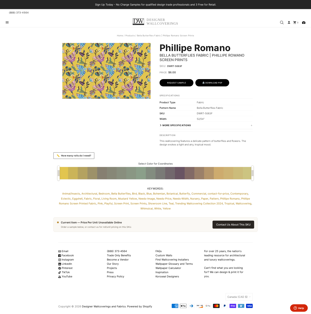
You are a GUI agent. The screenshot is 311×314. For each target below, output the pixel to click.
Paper (204, 198)
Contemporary (239, 193)
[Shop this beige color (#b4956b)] (209, 173)
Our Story (113, 263)
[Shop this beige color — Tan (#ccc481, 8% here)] (248, 173)
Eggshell (77, 198)
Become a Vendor (118, 259)
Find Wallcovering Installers (172, 259)
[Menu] (7, 22)
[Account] (289, 22)
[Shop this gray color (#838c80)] (151, 173)
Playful (108, 203)
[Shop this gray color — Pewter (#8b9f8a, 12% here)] (141, 173)
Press (110, 272)
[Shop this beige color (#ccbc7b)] (238, 173)
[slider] (58, 173)
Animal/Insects (71, 193)
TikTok (65, 272)
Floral (96, 198)
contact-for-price (218, 193)
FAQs (159, 251)
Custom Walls (164, 255)
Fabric (88, 198)
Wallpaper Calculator (168, 268)
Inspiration (162, 272)
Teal (171, 203)
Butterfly (184, 193)
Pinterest (67, 268)
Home (120, 35)
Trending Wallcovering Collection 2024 (199, 203)
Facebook (67, 255)
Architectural (89, 193)
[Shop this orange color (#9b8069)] (199, 173)
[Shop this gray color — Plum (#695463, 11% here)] (180, 173)
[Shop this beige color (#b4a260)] (82, 173)
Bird (134, 193)
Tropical (229, 203)
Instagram (67, 259)
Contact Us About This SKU (233, 224)
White (157, 208)
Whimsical (146, 208)
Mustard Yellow (127, 198)
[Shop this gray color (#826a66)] (189, 173)
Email (64, 251)
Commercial (198, 193)
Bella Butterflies (121, 193)
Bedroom (104, 193)
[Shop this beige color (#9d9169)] (92, 173)
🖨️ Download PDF (212, 83)
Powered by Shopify (139, 306)
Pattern (214, 198)
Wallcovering (243, 203)
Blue (149, 193)
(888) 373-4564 (19, 12)
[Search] (282, 22)
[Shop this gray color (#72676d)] (170, 173)
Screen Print (121, 203)
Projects (112, 268)
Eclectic (66, 198)
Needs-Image (146, 198)
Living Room (109, 198)
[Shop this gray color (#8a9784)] (131, 173)
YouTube (66, 276)
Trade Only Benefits (119, 255)
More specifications (176, 125)
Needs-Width (181, 198)
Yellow (167, 208)
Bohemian (159, 193)
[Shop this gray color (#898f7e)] (121, 173)
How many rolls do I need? (74, 155)
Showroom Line (157, 203)
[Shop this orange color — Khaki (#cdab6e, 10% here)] (219, 173)
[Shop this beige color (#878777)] (112, 173)
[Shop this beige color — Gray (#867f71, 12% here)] (102, 173)
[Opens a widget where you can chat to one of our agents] (299, 308)
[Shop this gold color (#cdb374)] (228, 173)
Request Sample (176, 83)
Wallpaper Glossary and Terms (174, 263)
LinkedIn (66, 263)
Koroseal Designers (167, 276)
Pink (100, 203)
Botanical (172, 193)
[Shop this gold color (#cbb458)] (73, 173)
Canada (237, 296)
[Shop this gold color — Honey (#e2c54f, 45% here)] (63, 173)
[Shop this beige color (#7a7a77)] (160, 173)
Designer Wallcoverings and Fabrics (104, 306)
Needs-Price (163, 198)
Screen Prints (138, 203)
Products (130, 35)
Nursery (195, 198)
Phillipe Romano (195, 48)
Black (141, 193)
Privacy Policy (115, 276)
